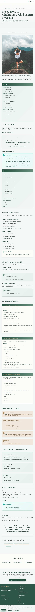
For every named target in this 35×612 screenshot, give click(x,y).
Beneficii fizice (7, 99)
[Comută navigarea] (33, 1)
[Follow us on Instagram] (5, 599)
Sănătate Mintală (26, 543)
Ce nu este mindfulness (8, 91)
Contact (19, 602)
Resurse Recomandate (7, 200)
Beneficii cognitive (7, 97)
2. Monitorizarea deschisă (8, 105)
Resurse (19, 600)
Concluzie (5, 206)
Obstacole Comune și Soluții (8, 109)
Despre (19, 597)
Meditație (11, 543)
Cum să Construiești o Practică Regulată (10, 111)
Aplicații (6, 117)
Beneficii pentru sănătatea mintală (10, 95)
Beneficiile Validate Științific (8, 93)
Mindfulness (6, 543)
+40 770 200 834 (21, 591)
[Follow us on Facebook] (2, 599)
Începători (20, 543)
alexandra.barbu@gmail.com (23, 592)
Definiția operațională (8, 89)
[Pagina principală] (4, 1)
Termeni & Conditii (21, 603)
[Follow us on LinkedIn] (7, 599)
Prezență (16, 543)
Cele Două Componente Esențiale (9, 101)
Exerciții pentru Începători (8, 107)
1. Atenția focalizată (7, 103)
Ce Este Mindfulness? (7, 87)
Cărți (5, 202)
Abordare (19, 598)
